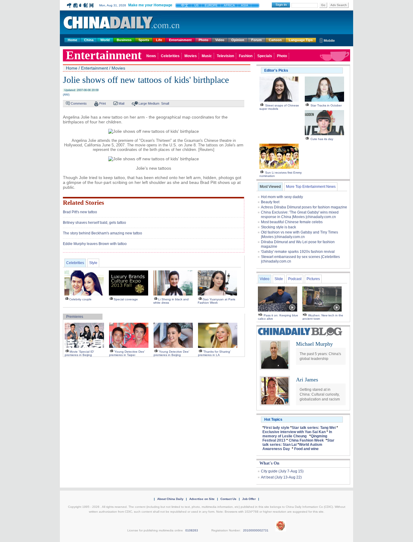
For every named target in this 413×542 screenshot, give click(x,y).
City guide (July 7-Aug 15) (282, 471)
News (151, 56)
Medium (153, 103)
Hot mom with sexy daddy (282, 197)
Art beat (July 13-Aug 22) (281, 477)
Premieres (74, 317)
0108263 (191, 530)
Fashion (245, 56)
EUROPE (211, 5)
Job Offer (249, 499)
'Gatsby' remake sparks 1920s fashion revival (298, 252)
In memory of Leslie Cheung (297, 434)
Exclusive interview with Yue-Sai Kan (294, 432)
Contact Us (228, 499)
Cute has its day (322, 139)
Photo (203, 40)
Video (219, 40)
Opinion (237, 40)
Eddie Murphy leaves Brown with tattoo (95, 244)
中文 (184, 5)
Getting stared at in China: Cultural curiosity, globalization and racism (320, 394)
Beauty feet (270, 202)
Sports (143, 40)
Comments (79, 103)
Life (159, 40)
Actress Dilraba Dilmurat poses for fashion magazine (304, 207)
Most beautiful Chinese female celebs (292, 222)
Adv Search (338, 5)
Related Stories (83, 202)
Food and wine (306, 449)
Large (142, 103)
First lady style (276, 428)
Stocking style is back (278, 227)
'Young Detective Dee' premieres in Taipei (127, 353)
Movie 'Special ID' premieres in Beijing (79, 353)
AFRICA (229, 5)
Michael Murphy (314, 344)
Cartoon (275, 40)
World (105, 40)
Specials (264, 56)
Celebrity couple (80, 299)
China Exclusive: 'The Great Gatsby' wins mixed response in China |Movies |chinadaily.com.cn (300, 214)
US (196, 5)
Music (207, 56)
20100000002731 (255, 530)
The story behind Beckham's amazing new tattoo (102, 233)
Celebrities (170, 56)
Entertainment (180, 40)
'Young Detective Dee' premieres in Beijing (171, 353)
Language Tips (301, 40)
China (88, 40)
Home (72, 40)
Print (102, 103)
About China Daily (170, 499)
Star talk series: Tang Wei (314, 428)
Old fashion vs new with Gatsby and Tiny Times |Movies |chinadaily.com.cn (299, 234)
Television (225, 56)
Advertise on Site (202, 499)
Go (323, 5)
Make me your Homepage (150, 5)
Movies (190, 56)
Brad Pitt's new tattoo (80, 212)
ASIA (244, 5)
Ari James (307, 380)
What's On (269, 463)
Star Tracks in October (326, 105)
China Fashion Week (306, 440)
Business (124, 40)
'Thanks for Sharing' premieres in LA (214, 353)
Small (165, 103)
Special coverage (126, 299)
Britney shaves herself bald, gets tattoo (94, 222)
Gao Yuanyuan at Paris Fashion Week (216, 301)
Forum (256, 40)
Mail (121, 103)
